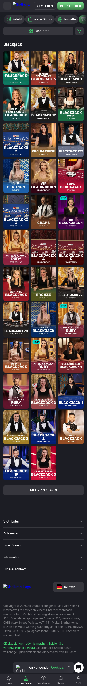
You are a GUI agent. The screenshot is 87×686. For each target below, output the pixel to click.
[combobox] (68, 587)
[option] (14, 19)
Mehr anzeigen (43, 490)
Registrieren (70, 6)
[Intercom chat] (78, 667)
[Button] (7, 6)
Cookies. (57, 667)
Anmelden (45, 6)
